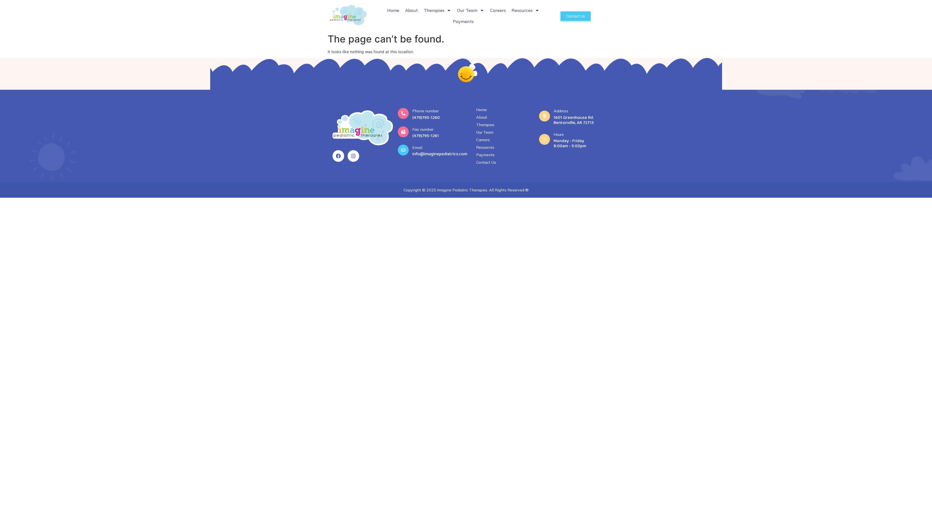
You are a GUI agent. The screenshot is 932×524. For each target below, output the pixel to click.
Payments (463, 21)
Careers (498, 10)
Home (393, 10)
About (411, 10)
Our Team (467, 10)
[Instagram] (353, 156)
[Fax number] (403, 131)
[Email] (403, 150)
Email (417, 147)
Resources (522, 10)
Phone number (425, 110)
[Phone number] (403, 113)
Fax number (422, 129)
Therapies (434, 10)
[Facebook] (338, 156)
